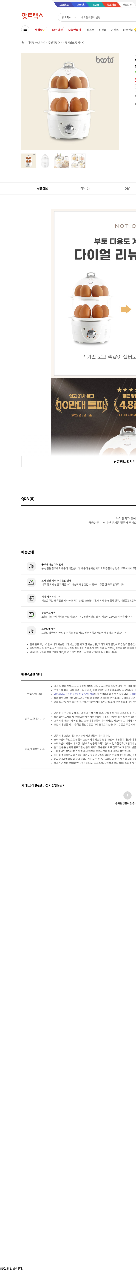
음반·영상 (57, 30)
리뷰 (85, 188)
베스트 (91, 30)
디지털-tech (34, 42)
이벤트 (115, 30)
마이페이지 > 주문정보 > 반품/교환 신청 (74, 694)
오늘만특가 (74, 30)
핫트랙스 (66, 17)
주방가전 (52, 42)
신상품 (103, 30)
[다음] (120, 103)
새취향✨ (40, 30)
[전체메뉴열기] (25, 29)
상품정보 (42, 188)
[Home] (22, 42)
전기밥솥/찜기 (72, 42)
